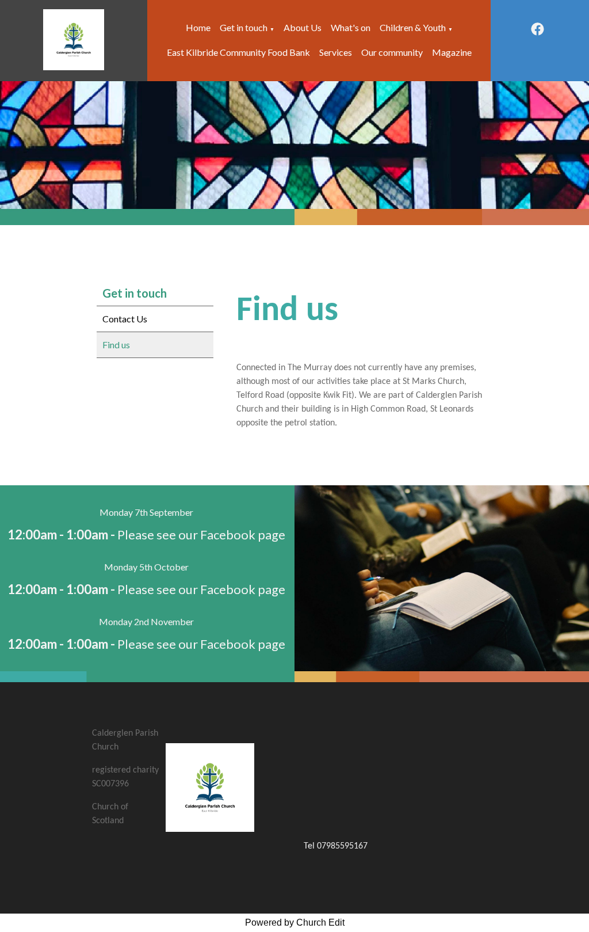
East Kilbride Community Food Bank (238, 52)
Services (335, 52)
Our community (392, 52)
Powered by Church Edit (295, 922)
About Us (303, 27)
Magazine (452, 52)
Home (198, 27)
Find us (116, 344)
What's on (350, 27)
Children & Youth (413, 27)
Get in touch (243, 27)
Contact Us (124, 318)
